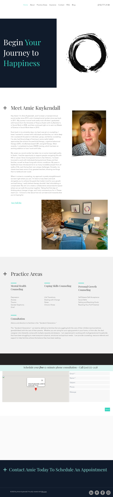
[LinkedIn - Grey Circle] (91, 492)
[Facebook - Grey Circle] (102, 492)
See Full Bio (16, 202)
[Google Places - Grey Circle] (97, 492)
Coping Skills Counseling (57, 286)
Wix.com (44, 491)
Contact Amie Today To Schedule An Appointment (58, 469)
